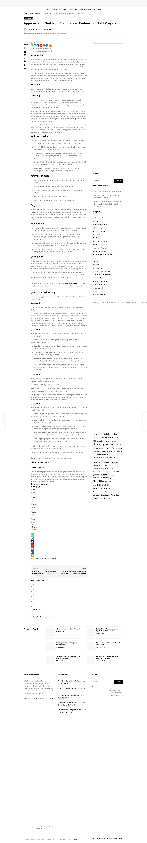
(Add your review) (37, 609)
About (121, 838)
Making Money (102, 460)
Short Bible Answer (103, 481)
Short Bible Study (101, 485)
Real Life (96, 265)
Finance (119, 451)
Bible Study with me (103, 444)
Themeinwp (76, 839)
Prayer (95, 258)
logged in (40, 617)
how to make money (97, 457)
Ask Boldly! (39, 558)
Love (117, 457)
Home (48, 9)
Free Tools (73, 9)
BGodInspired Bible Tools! (70, 283)
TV (112, 495)
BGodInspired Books (100, 225)
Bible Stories (113, 441)
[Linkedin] (46, 45)
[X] (37, 45)
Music (95, 466)
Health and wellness (105, 455)
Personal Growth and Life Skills (103, 254)
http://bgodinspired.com (40, 484)
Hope (116, 454)
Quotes (95, 261)
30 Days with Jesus (99, 218)
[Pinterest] (40, 45)
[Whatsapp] (32, 45)
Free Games (97, 9)
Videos (95, 291)
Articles (95, 221)
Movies (115, 463)
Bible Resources (98, 231)
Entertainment (97, 238)
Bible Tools (96, 234)
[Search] (117, 9)
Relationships (97, 268)
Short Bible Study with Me (101, 274)
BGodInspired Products (59, 9)
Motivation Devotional (102, 463)
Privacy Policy (100, 838)
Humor (95, 245)
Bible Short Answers (101, 441)
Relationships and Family (101, 271)
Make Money (96, 460)
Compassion (102, 448)
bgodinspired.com (33, 29)
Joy (107, 457)
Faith (115, 451)
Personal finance (97, 468)
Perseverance (115, 466)
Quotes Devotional (101, 475)
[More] (50, 45)
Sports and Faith (98, 288)
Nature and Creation (99, 251)
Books (95, 448)
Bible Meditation (97, 438)
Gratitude (94, 454)
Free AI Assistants (85, 9)
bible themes (117, 444)
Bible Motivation (110, 437)
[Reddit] (43, 45)
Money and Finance (99, 248)
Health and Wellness (100, 241)
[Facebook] (35, 45)
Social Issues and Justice (101, 281)
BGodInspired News (99, 228)
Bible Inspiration (110, 434)
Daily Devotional (114, 448)
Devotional (97, 451)
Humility (104, 457)
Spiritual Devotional (99, 284)
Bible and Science (98, 434)
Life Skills (112, 457)
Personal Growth (108, 469)
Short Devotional (29, 18)
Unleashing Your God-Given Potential (67, 629)
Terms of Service (112, 838)
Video (116, 495)
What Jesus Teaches (100, 295)
